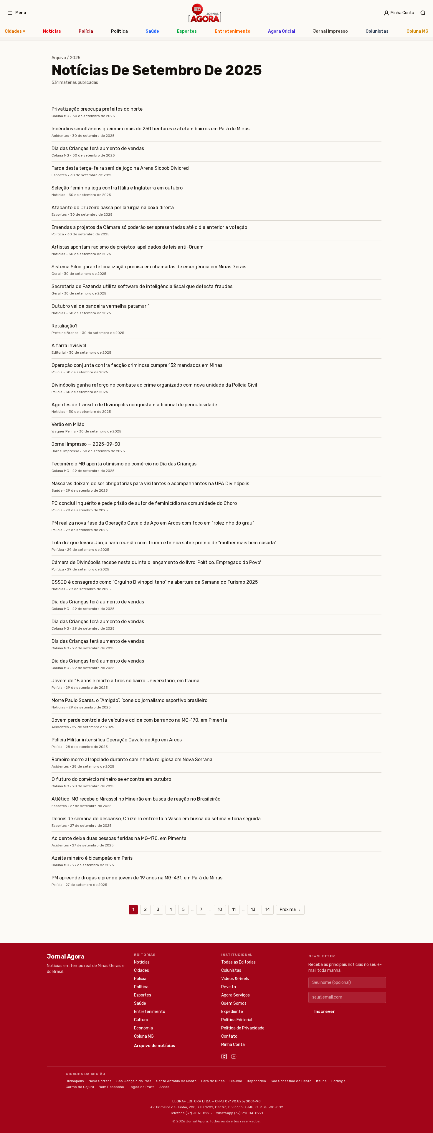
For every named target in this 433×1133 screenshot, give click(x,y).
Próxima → (290, 909)
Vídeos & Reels (235, 978)
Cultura (141, 1019)
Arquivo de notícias (154, 1045)
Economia (143, 1028)
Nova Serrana (100, 1081)
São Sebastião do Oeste (291, 1081)
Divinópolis (75, 1081)
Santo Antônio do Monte (176, 1081)
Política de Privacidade (243, 1028)
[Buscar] (423, 13)
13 (253, 909)
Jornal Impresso (330, 31)
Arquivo (59, 57)
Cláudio (235, 1081)
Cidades (15, 31)
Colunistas (377, 31)
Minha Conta (233, 1044)
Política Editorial (236, 1019)
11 (234, 909)
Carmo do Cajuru (80, 1087)
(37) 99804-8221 (248, 1113)
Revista (228, 986)
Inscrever (324, 1011)
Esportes (187, 31)
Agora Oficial (281, 31)
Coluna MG (417, 31)
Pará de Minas (213, 1081)
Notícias (52, 31)
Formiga (338, 1081)
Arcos (164, 1087)
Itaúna (321, 1081)
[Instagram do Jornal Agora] (224, 1056)
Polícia (86, 31)
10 (220, 909)
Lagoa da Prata (142, 1087)
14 (267, 909)
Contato (229, 1036)
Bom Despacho (111, 1087)
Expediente (232, 1011)
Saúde (152, 31)
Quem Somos (234, 1003)
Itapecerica (256, 1081)
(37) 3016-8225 (199, 1113)
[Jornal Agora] (205, 13)
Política (119, 31)
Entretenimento (232, 31)
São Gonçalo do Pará (133, 1081)
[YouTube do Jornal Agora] (234, 1056)
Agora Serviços (235, 995)
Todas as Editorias (238, 962)
